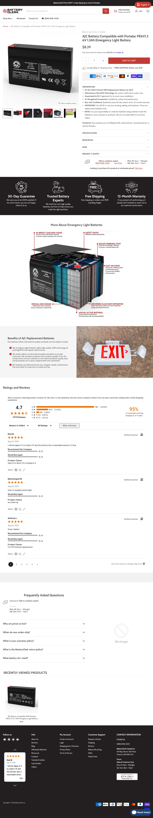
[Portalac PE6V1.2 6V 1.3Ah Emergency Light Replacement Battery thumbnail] (7, 113)
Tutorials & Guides (38, 760)
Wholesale (21, 18)
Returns (91, 746)
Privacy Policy (65, 750)
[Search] (106, 11)
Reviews (34, 743)
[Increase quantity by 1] (103, 60)
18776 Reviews (21, 417)
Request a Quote (94, 739)
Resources (87, 140)
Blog (33, 746)
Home (5, 26)
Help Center (92, 756)
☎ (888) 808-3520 (50, 18)
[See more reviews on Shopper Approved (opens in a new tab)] (24, 470)
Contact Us (33, 18)
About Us (34, 739)
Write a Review (69, 426)
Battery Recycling (94, 750)
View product (22, 699)
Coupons (34, 756)
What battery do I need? (15, 658)
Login (62, 743)
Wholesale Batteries (38, 750)
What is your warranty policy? (18, 640)
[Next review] (15, 785)
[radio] (76, 407)
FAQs (84, 147)
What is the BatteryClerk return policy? (23, 649)
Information (88, 87)
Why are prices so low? (14, 623)
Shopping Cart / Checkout (69, 746)
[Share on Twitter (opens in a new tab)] (20, 470)
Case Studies (36, 763)
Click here (138, 168)
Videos (34, 767)
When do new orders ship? (16, 632)
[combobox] (64, 11)
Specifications (89, 133)
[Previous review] (15, 749)
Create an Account (67, 739)
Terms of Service (66, 753)
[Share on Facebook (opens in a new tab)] (16, 470)
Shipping (91, 743)
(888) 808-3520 (102, 163)
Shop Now (7, 18)
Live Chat (118, 163)
